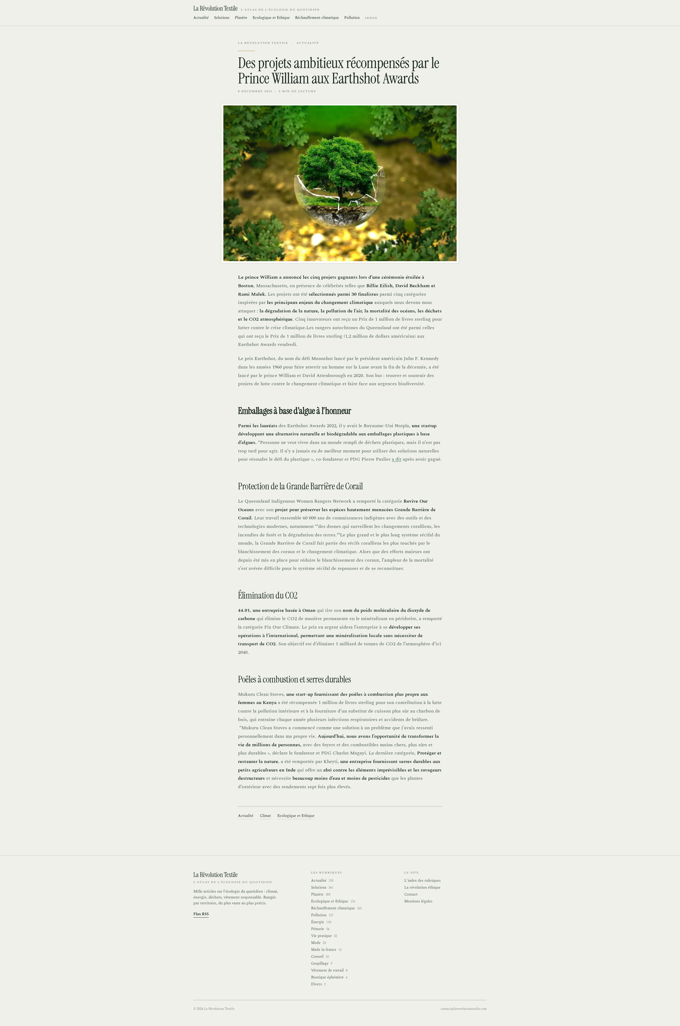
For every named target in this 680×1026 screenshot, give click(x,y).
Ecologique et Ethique (271, 17)
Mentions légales (418, 901)
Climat (265, 816)
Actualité (201, 17)
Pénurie (320, 929)
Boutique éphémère (329, 977)
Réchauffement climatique (317, 17)
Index (371, 18)
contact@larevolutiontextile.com (464, 1008)
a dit (396, 459)
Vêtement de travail (329, 970)
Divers (318, 984)
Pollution (352, 17)
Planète (241, 17)
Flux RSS (201, 914)
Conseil (320, 956)
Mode (318, 943)
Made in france (326, 949)
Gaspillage (321, 963)
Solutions (222, 17)
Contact (411, 894)
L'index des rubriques (422, 880)
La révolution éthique (422, 887)
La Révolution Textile (263, 43)
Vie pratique (324, 936)
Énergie (321, 922)
